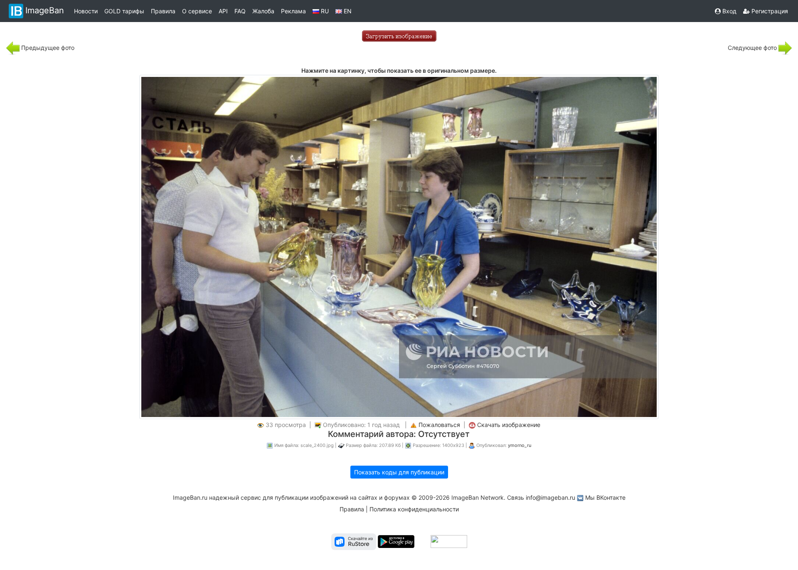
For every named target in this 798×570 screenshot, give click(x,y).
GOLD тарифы (124, 11)
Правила (163, 11)
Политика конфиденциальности (414, 509)
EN (347, 11)
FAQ (240, 11)
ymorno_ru (519, 445)
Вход (728, 11)
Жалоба (263, 11)
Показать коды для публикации (399, 472)
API (223, 11)
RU (324, 11)
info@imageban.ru (550, 497)
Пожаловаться (439, 424)
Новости (86, 11)
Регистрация (769, 11)
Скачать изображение (508, 424)
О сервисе (197, 11)
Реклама (293, 11)
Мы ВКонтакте (605, 497)
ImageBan (44, 10)
